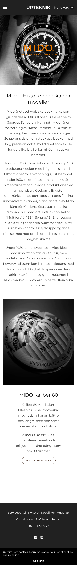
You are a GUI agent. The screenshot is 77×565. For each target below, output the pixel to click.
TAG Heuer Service (48, 519)
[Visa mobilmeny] (7, 7)
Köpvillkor (48, 512)
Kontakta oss (25, 519)
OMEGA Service (38, 526)
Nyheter (33, 512)
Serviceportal (17, 512)
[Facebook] (35, 537)
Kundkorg (61, 7)
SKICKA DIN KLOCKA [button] (39, 460)
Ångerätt (63, 512)
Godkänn (38, 561)
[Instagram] (41, 537)
